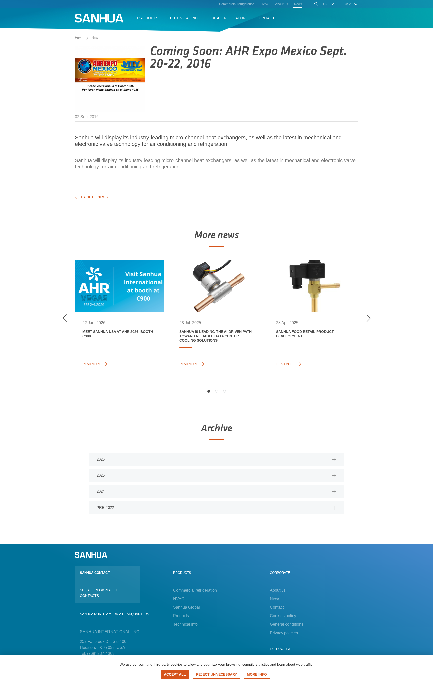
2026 (101, 459)
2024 (101, 491)
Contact (277, 607)
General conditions (286, 624)
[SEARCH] (315, 4)
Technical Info (185, 624)
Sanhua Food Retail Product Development (307, 275)
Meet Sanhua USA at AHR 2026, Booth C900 (115, 275)
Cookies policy (283, 616)
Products (181, 616)
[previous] (64, 318)
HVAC (178, 599)
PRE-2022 (105, 507)
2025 (101, 475)
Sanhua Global (186, 607)
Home (79, 38)
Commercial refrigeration (195, 590)
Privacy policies (284, 633)
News (96, 38)
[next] (368, 318)
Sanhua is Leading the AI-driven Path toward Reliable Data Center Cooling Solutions (213, 281)
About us (278, 590)
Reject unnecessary (216, 674)
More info (257, 674)
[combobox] (329, 4)
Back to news (94, 197)
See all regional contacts (96, 593)
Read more (93, 364)
